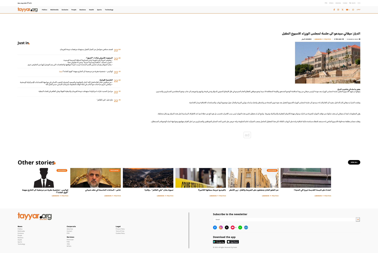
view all (354, 162)
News (20, 226)
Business (83, 10)
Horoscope (70, 240)
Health (91, 10)
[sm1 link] (358, 10)
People (73, 10)
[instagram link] (338, 10)
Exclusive (65, 10)
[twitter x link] (342, 10)
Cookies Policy (120, 233)
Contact (345, 3)
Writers (331, 3)
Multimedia (54, 10)
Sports (99, 10)
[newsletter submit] (358, 219)
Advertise (338, 3)
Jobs (68, 244)
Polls (68, 242)
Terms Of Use (120, 231)
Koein (235, 247)
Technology (109, 10)
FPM (326, 3)
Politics (44, 10)
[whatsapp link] (353, 10)
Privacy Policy (120, 229)
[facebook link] (334, 10)
